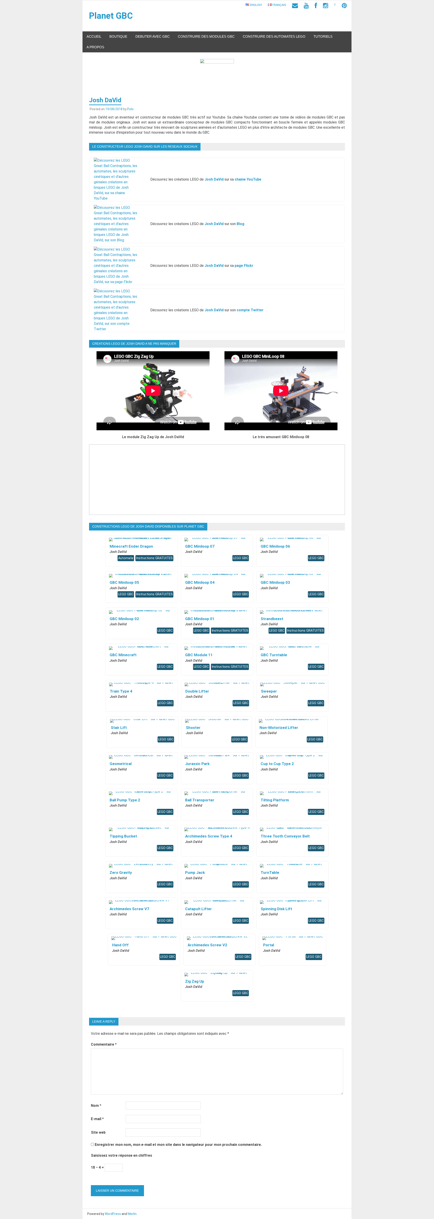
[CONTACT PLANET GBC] (295, 6)
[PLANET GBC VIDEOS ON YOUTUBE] (306, 6)
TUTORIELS (323, 36)
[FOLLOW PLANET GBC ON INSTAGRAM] (325, 6)
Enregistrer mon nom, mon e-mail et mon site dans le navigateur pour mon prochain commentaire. (178, 1144)
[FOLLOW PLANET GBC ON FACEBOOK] (316, 6)
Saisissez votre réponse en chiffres (121, 1155)
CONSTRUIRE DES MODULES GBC (206, 36)
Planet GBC (111, 16)
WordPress (113, 1214)
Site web (98, 1132)
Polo (130, 109)
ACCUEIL (94, 36)
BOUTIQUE (118, 36)
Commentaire (104, 1044)
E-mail (97, 1119)
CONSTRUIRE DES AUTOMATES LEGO (274, 36)
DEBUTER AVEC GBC (152, 36)
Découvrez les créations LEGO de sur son (197, 224)
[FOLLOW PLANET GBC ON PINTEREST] (344, 6)
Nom (96, 1105)
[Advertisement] (217, 483)
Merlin (132, 1214)
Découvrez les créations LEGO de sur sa (205, 179)
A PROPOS (95, 47)
